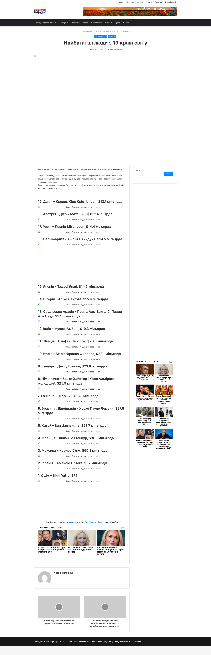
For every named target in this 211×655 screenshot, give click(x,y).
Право (117, 23)
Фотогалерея (96, 23)
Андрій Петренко (63, 572)
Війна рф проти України (45, 23)
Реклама (149, 2)
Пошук (138, 170)
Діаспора (62, 23)
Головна (122, 2)
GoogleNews (76, 522)
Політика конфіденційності (165, 2)
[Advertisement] (82, 266)
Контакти (139, 2)
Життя (107, 23)
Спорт (85, 23)
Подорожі (112, 36)
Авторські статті (96, 31)
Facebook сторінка (93, 522)
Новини (126, 23)
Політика (74, 23)
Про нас (130, 2)
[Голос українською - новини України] (40, 11)
